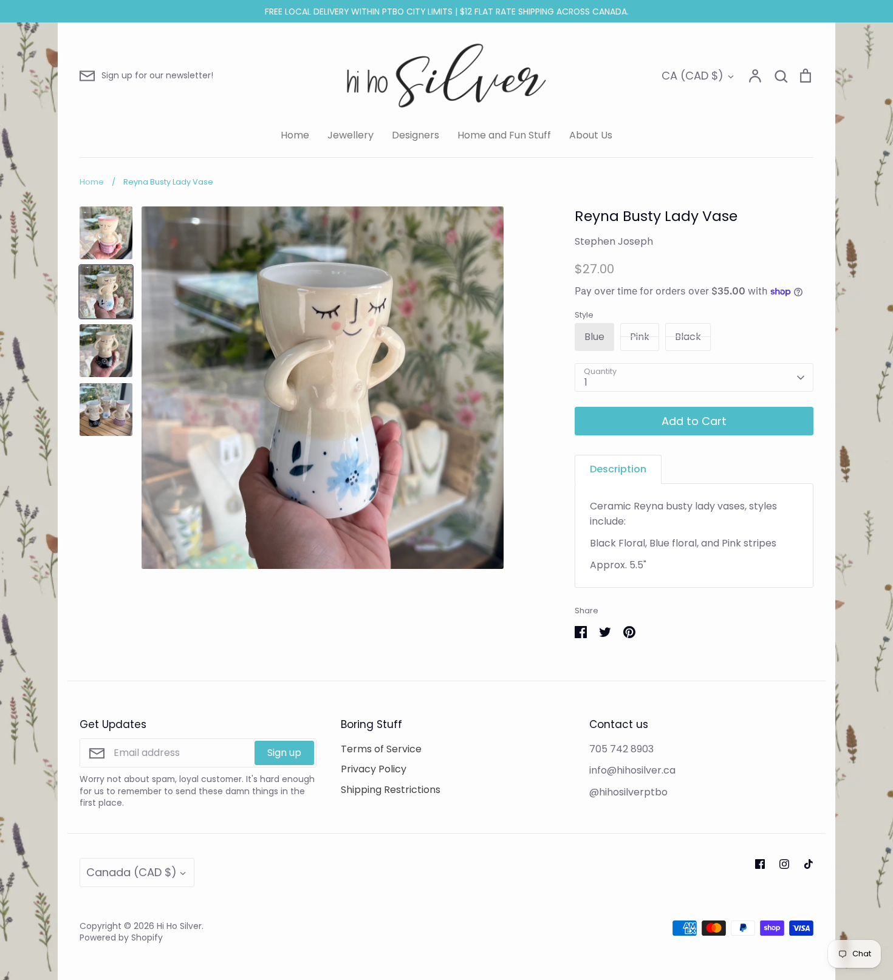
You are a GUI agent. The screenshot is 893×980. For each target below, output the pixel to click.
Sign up (284, 753)
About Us (590, 135)
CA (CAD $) (693, 75)
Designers (415, 135)
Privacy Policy (373, 769)
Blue (594, 337)
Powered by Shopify (121, 937)
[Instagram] (784, 864)
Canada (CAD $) (131, 872)
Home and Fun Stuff (504, 135)
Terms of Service (381, 749)
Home (295, 135)
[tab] (618, 469)
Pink (639, 337)
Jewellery (350, 135)
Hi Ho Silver (179, 926)
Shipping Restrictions (390, 790)
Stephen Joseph (614, 241)
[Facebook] (760, 864)
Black (688, 337)
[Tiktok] (808, 864)
